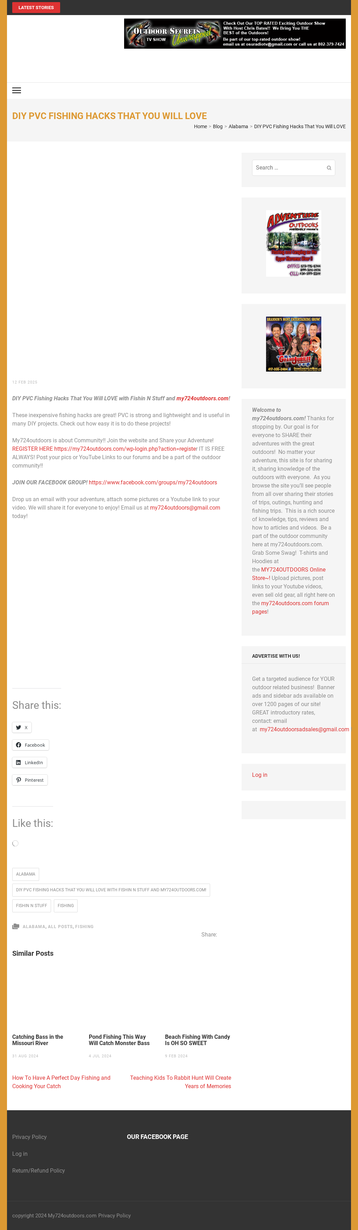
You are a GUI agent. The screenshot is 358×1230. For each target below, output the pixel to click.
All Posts (60, 926)
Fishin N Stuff (31, 905)
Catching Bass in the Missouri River (37, 1040)
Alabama (25, 874)
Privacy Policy (29, 1137)
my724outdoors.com (203, 398)
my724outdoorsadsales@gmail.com (304, 729)
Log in (259, 775)
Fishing (84, 926)
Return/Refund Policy (38, 1170)
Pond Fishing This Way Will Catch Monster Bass (119, 1040)
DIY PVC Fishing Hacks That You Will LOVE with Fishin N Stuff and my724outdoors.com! (111, 889)
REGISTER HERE (32, 448)
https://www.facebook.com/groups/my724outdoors (153, 482)
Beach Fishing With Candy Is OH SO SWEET (197, 1040)
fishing (66, 905)
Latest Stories (36, 7)
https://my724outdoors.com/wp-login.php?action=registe (125, 448)
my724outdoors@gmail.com (185, 507)
